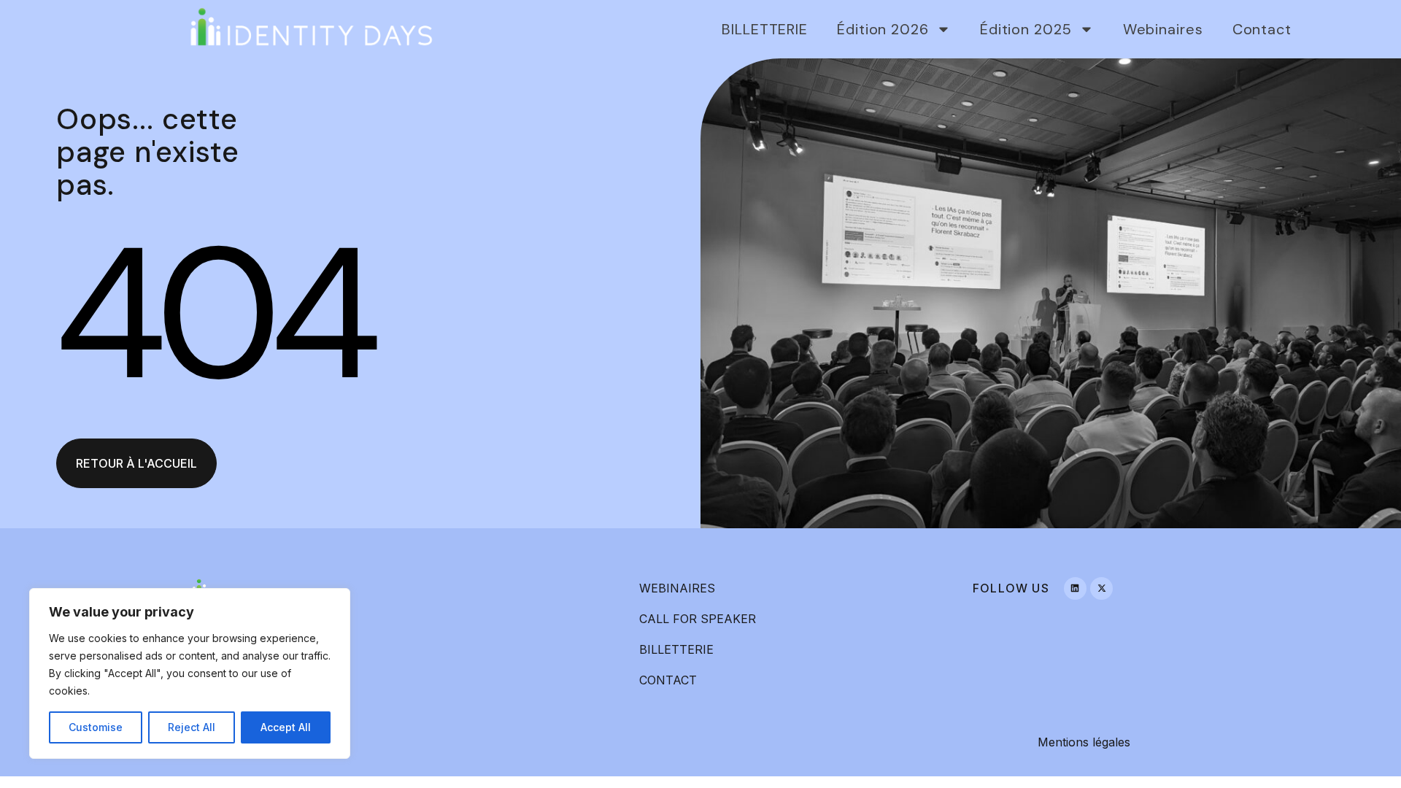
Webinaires (1163, 29)
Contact (1262, 29)
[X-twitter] (1101, 588)
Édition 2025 (1026, 29)
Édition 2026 (883, 29)
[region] (189, 673)
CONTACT (668, 680)
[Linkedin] (1075, 588)
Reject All (191, 727)
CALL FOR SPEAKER (697, 618)
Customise (96, 727)
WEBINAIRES (677, 588)
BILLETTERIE (765, 29)
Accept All (285, 727)
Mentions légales (1084, 742)
